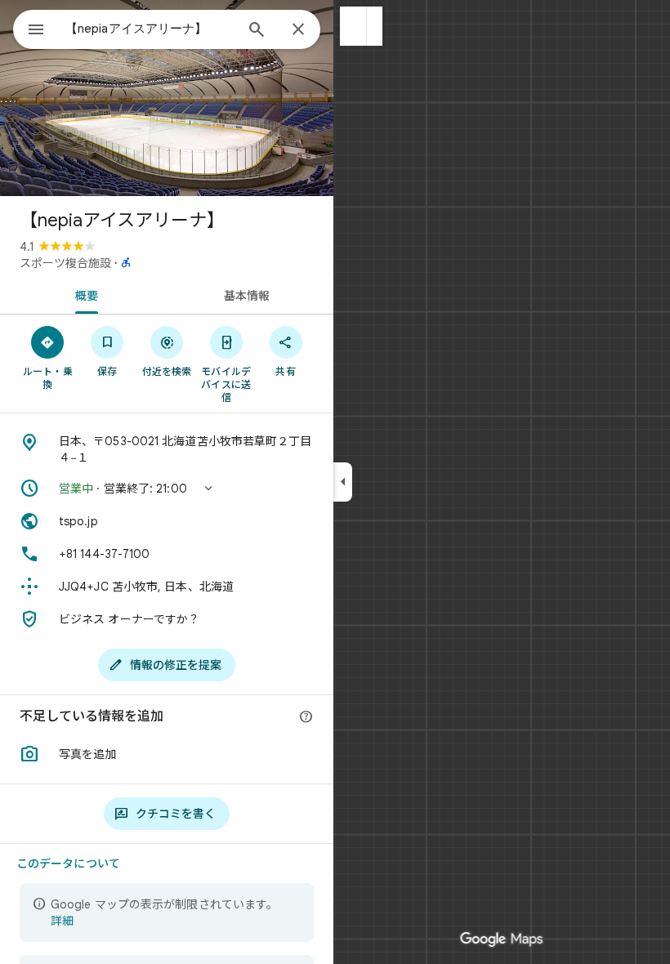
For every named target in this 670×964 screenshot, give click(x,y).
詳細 (62, 920)
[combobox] (149, 28)
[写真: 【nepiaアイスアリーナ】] (166, 98)
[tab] (83, 294)
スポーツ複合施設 (65, 263)
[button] (353, 26)
